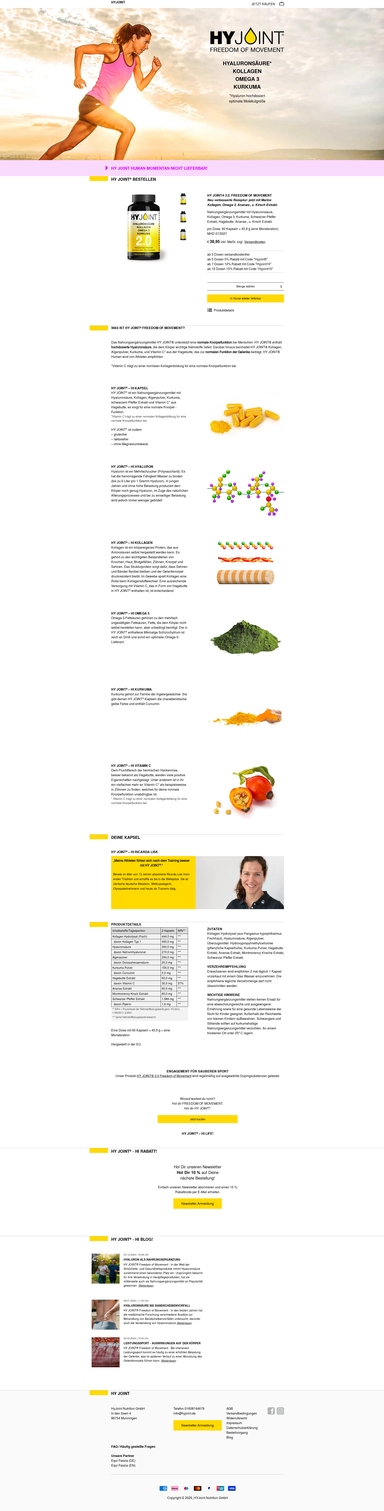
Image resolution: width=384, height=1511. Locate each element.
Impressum (234, 1423)
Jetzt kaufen (263, 4)
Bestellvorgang (237, 1432)
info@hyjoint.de (184, 1413)
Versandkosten (254, 241)
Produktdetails (224, 310)
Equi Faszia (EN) (123, 1465)
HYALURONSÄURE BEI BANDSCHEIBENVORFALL (157, 1305)
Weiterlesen (145, 1285)
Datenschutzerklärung (242, 1427)
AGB (229, 1408)
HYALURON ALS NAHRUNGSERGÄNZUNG (152, 1259)
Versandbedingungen (241, 1413)
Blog (229, 1437)
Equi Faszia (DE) (123, 1460)
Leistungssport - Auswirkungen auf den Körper (162, 1343)
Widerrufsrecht (236, 1418)
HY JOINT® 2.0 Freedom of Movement (164, 1075)
